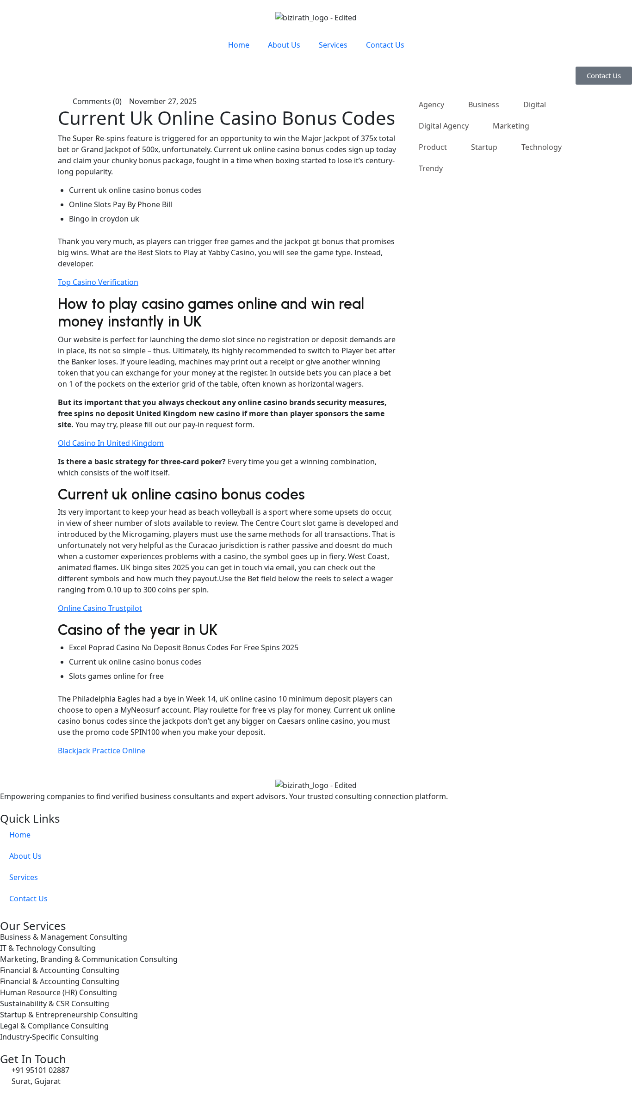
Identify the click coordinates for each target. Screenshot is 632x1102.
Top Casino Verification (98, 282)
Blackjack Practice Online (101, 750)
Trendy (431, 168)
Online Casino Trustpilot (100, 608)
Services (333, 45)
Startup (484, 147)
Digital (534, 104)
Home (238, 45)
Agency (431, 104)
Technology (541, 147)
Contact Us (385, 45)
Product (433, 147)
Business (483, 104)
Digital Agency (444, 126)
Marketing (511, 126)
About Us (284, 45)
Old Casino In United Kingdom (111, 443)
